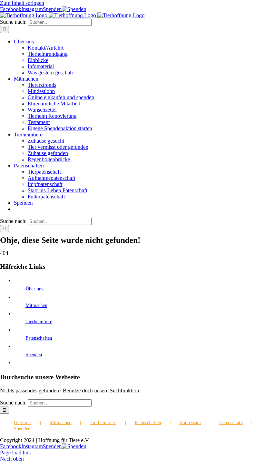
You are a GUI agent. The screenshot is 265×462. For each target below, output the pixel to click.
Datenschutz (231, 422)
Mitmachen (36, 305)
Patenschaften (39, 338)
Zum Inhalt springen (22, 3)
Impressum (190, 422)
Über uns (34, 288)
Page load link (15, 452)
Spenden (34, 354)
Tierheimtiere (39, 321)
